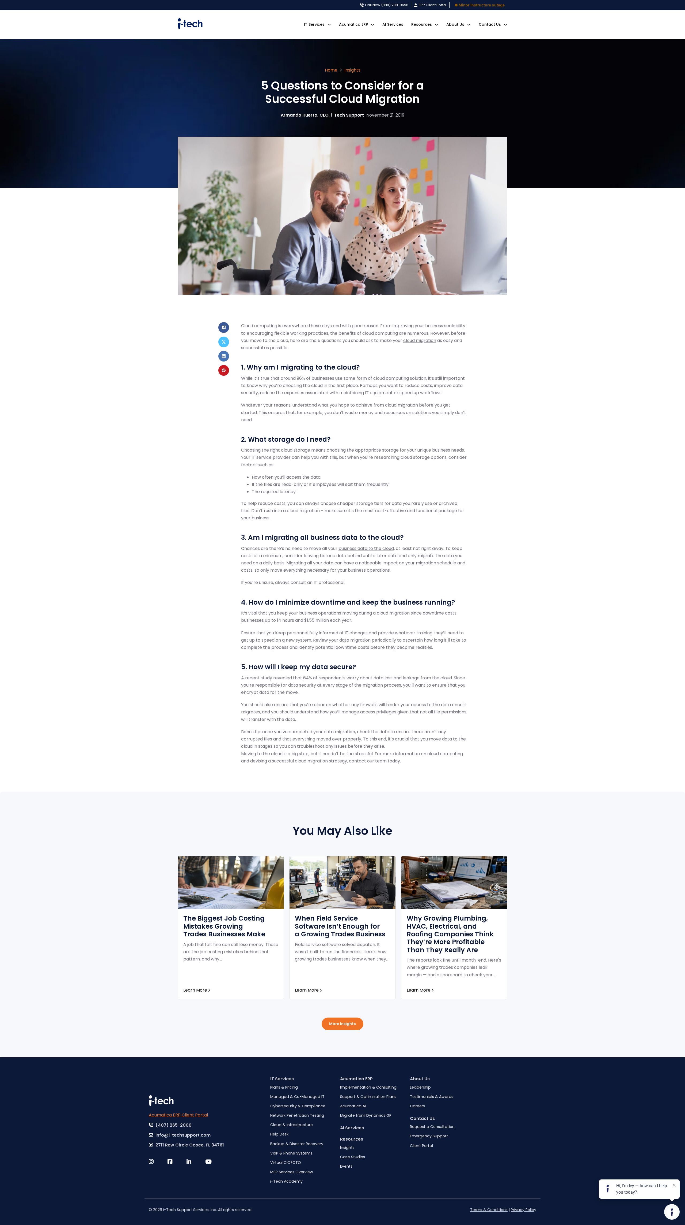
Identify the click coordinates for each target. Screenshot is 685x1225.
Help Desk (279, 1134)
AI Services (392, 24)
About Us (455, 24)
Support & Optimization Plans (368, 1096)
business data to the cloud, (366, 548)
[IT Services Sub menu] (329, 25)
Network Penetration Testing (297, 1115)
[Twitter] (158, 1162)
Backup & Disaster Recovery (296, 1143)
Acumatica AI (353, 1106)
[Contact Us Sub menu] (505, 25)
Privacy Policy (523, 1209)
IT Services (314, 24)
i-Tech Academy (286, 1181)
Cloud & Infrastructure (291, 1124)
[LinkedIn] (223, 356)
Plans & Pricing (284, 1087)
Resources (351, 1139)
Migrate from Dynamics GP (365, 1115)
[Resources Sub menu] (436, 25)
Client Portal (421, 1145)
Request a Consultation (432, 1126)
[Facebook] (223, 327)
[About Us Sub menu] (469, 25)
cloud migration (419, 340)
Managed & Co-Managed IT (297, 1096)
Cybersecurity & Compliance (297, 1106)
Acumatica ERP (353, 24)
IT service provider (271, 457)
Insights (352, 70)
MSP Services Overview (291, 1172)
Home (331, 70)
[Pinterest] (223, 370)
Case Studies (352, 1157)
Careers (417, 1106)
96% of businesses (315, 378)
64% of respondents (324, 678)
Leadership (420, 1087)
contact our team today (374, 761)
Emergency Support (429, 1136)
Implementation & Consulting (368, 1087)
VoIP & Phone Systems (291, 1153)
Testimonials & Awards (431, 1096)
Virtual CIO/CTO (285, 1162)
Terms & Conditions (489, 1209)
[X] (223, 342)
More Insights (342, 1023)
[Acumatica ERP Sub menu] (372, 25)
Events (346, 1166)
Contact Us (490, 24)
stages (265, 746)
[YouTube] (214, 1162)
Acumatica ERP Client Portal (178, 1115)
